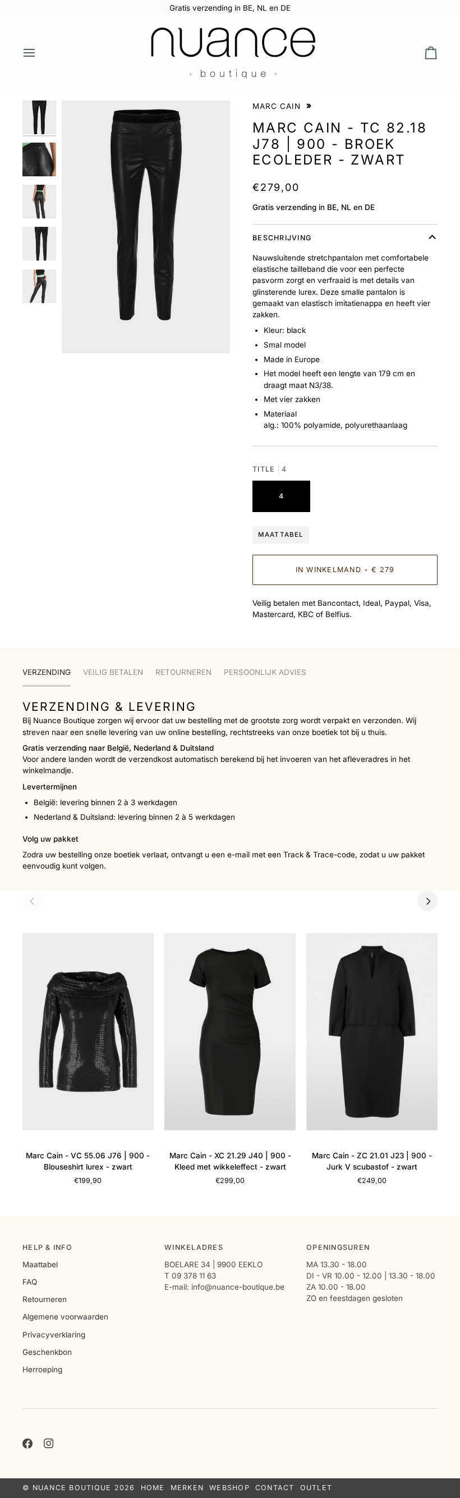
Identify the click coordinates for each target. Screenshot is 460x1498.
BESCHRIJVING (281, 238)
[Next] (427, 901)
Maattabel (40, 1264)
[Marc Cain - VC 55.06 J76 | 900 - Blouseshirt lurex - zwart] (88, 1031)
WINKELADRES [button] (193, 1247)
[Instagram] (49, 1443)
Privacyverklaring (53, 1334)
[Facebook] (27, 1443)
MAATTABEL (280, 534)
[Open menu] (39, 52)
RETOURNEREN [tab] (183, 672)
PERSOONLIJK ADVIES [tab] (265, 672)
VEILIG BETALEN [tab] (113, 672)
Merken (187, 1487)
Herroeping (42, 1369)
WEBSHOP (229, 1487)
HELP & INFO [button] (47, 1247)
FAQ (29, 1281)
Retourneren (44, 1299)
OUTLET (316, 1487)
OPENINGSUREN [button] (338, 1247)
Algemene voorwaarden (65, 1316)
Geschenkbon (47, 1352)
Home (153, 1487)
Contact (275, 1487)
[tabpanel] (230, 785)
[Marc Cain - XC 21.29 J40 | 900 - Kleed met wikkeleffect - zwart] (230, 1031)
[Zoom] (146, 227)
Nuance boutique (72, 1487)
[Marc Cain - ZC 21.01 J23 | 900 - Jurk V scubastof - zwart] (372, 1031)
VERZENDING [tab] (46, 672)
